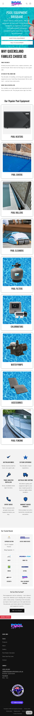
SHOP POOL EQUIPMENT (17, 38)
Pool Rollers (17, 212)
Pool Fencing (17, 440)
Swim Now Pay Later (8, 656)
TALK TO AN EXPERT (17, 42)
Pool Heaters (17, 136)
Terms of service (25, 711)
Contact (4, 660)
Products (4, 642)
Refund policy (9, 711)
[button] (3, 3)
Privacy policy (27, 708)
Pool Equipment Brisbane (17, 708)
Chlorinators (17, 326)
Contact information (18, 713)
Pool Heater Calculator (8, 652)
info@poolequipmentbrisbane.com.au (12, 671)
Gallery (4, 649)
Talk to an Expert (17, 610)
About (4, 645)
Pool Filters (17, 288)
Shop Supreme (8, 550)
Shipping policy (17, 711)
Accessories (17, 402)
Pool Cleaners (17, 250)
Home (4, 638)
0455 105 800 (6, 669)
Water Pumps (17, 364)
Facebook (5, 675)
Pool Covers (17, 174)
